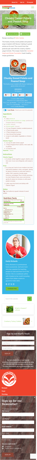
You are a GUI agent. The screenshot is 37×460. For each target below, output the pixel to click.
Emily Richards (19, 106)
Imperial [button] (5, 150)
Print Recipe (26, 34)
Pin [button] (15, 95)
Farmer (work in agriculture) (13, 448)
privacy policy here (27, 366)
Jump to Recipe (13, 34)
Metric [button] (12, 150)
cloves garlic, (11, 126)
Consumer (8, 446)
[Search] (29, 299)
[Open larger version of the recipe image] (18, 67)
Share (29, 95)
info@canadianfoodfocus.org (17, 362)
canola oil (12, 118)
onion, (8, 124)
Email (22, 95)
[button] (15, 89)
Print (8, 95)
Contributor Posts (13, 289)
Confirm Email (6, 440)
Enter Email (5, 433)
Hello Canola (19, 38)
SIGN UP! (7, 353)
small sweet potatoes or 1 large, (16, 120)
